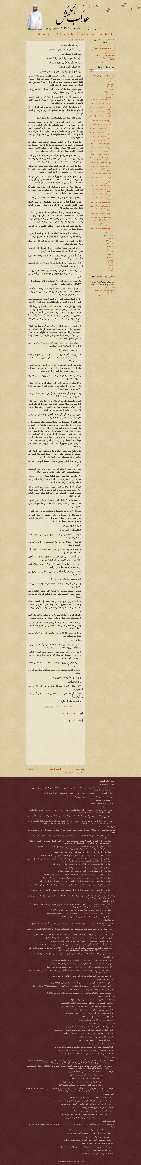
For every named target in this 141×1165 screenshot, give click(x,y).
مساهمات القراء (42, 34)
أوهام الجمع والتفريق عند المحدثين (105, 45)
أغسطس (108, 235)
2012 (111, 271)
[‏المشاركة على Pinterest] (45, 707)
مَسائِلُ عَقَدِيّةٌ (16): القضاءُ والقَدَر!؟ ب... (101, 217)
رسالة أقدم (30, 769)
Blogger (59, 1161)
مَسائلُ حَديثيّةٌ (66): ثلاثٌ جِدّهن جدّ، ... (100, 159)
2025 (111, 81)
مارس (109, 249)
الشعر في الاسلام (110, 53)
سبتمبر (109, 233)
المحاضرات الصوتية (87, 34)
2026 (111, 79)
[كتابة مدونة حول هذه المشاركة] (50, 707)
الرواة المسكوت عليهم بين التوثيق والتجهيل (103, 50)
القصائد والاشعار (69, 34)
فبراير (109, 251)
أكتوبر (109, 97)
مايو (110, 243)
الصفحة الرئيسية (105, 34)
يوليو (109, 238)
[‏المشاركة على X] (48, 707)
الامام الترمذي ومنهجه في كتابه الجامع (105, 48)
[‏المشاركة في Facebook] (47, 707)
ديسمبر (109, 92)
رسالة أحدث (80, 769)
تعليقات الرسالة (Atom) (71, 773)
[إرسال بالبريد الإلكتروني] (52, 707)
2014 (111, 265)
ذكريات (56, 34)
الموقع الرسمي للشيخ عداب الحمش (105, 290)
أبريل (109, 246)
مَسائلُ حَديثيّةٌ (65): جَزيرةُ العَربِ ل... (100, 166)
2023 (111, 87)
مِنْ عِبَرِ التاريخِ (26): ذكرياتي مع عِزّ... (100, 151)
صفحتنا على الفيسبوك (109, 292)
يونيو (109, 241)
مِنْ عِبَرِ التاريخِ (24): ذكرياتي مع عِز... (100, 157)
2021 (111, 257)
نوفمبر (109, 94)
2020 (111, 260)
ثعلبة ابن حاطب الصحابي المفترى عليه (104, 55)
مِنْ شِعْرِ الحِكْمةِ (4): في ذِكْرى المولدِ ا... (100, 206)
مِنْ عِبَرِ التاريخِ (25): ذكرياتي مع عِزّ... (100, 154)
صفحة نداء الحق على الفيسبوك (106, 295)
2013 (111, 268)
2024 (111, 84)
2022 (111, 89)
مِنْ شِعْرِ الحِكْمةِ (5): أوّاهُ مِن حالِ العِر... (101, 140)
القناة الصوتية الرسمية (109, 287)
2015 (111, 263)
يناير (110, 254)
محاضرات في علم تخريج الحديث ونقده (104, 62)
